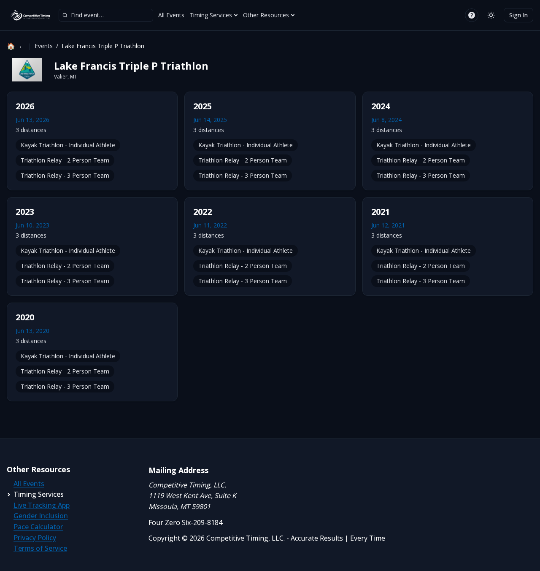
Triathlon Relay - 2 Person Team (65, 160)
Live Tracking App (42, 505)
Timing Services (210, 15)
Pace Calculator (38, 526)
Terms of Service (40, 548)
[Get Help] (471, 15)
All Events (171, 15)
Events (44, 46)
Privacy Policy (35, 537)
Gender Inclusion (41, 515)
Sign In (518, 15)
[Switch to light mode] (491, 15)
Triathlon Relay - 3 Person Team (65, 175)
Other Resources (266, 15)
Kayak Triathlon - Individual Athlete (68, 145)
